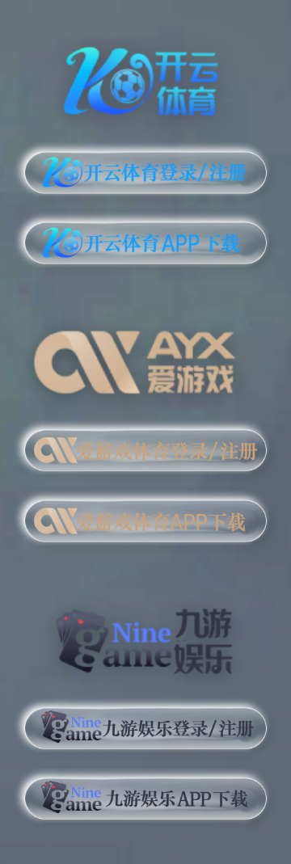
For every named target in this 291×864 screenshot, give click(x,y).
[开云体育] (145, 78)
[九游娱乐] (145, 634)
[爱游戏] (145, 356)
